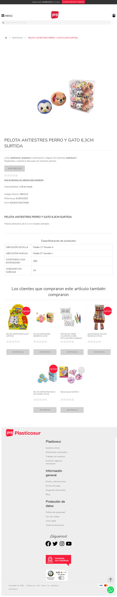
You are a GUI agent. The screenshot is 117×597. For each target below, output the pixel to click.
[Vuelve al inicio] (6, 37)
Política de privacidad (55, 512)
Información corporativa (56, 452)
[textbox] (58, 22)
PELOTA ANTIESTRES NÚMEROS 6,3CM (41, 335)
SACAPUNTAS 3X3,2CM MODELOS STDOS (97, 335)
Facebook (48, 543)
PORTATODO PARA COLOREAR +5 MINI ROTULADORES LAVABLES (71, 336)
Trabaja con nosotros (55, 456)
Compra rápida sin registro (73, 2)
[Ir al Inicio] (110, 579)
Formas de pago (53, 485)
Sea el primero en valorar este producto (24, 180)
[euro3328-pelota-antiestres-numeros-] (45, 317)
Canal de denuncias (55, 525)
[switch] (61, 578)
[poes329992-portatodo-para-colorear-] (72, 317)
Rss (62, 543)
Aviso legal (51, 520)
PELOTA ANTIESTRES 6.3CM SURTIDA (17, 335)
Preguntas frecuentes (55, 490)
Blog (48, 494)
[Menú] (66, 571)
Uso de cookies (53, 516)
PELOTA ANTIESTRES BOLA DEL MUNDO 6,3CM (44, 393)
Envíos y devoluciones (56, 481)
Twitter (55, 543)
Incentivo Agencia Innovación (54, 462)
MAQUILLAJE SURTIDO (69, 392)
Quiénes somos (53, 448)
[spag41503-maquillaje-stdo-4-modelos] (72, 375)
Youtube (68, 543)
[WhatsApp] (110, 589)
